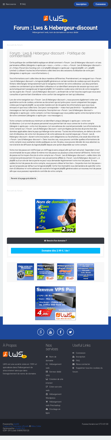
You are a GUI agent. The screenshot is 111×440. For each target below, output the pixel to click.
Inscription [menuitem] (81, 4)
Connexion (80, 353)
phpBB (16, 424)
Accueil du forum (15, 45)
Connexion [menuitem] (101, 4)
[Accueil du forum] (55, 19)
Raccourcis (11, 4)
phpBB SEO (20, 428)
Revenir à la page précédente (23, 178)
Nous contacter (83, 364)
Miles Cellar (36, 426)
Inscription (80, 357)
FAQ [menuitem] (23, 4)
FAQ (78, 360)
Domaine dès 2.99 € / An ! (55, 250)
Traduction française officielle (16, 426)
